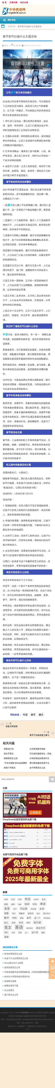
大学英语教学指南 (37, 748)
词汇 (6, 932)
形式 (38, 913)
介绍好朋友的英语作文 (39, 758)
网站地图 (18, 1016)
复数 (6, 913)
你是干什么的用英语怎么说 (16, 958)
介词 (13, 899)
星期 (21, 918)
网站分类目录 (43, 1012)
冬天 (44, 899)
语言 (13, 932)
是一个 (37, 917)
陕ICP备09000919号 (38, 1016)
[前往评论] (52, 968)
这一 (26, 932)
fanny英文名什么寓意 (13, 962)
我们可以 (46, 913)
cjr (10, 46)
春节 (13, 92)
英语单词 (30, 928)
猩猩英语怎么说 (11, 758)
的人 (6, 922)
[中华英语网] (27, 10)
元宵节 (36, 899)
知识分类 (24, 2)
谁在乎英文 (9, 753)
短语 (21, 922)
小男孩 (27, 1029)
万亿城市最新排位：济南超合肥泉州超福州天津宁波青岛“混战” (41, 753)
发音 (7, 908)
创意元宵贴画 (11, 726)
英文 (8, 927)
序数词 (21, 913)
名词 (41, 908)
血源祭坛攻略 (10, 981)
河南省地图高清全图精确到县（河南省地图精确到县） (28, 971)
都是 (43, 932)
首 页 (4, 2)
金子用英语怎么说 (37, 767)
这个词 (35, 932)
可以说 (33, 908)
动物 (19, 904)
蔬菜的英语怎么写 (12, 967)
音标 (6, 936)
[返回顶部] (52, 975)
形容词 (30, 913)
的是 (14, 922)
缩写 (28, 922)
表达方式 (40, 927)
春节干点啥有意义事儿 (39, 735)
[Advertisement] (27, 1060)
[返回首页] (52, 961)
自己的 (37, 922)
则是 (6, 904)
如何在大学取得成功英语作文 (17, 976)
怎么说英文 (9, 990)
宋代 (14, 913)
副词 (13, 904)
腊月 (9, 205)
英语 (19, 927)
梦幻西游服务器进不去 (39, 762)
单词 (42, 904)
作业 (27, 899)
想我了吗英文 (10, 767)
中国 (6, 899)
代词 (19, 899)
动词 (27, 904)
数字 (6, 917)
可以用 (23, 908)
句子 (15, 909)
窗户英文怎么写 (11, 994)
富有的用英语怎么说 (13, 953)
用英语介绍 (9, 748)
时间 (14, 917)
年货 (5, 334)
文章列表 (13, 2)
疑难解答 (26, 1016)
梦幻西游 (47, 918)
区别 (35, 904)
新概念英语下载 (11, 985)
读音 (20, 932)
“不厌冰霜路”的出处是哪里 (15, 762)
